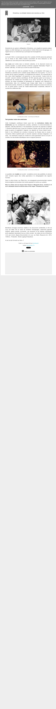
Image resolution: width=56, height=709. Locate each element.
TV (33, 245)
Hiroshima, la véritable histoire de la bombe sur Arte (28, 13)
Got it (32, 6)
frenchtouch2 (36, 243)
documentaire (30, 245)
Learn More (26, 6)
